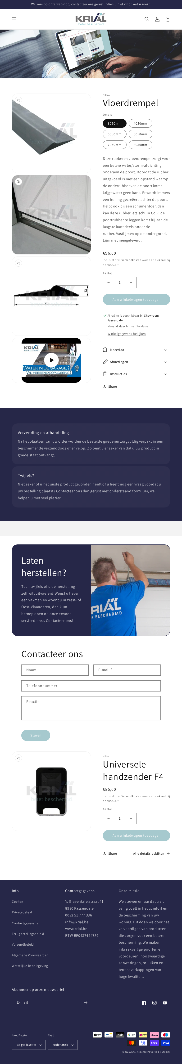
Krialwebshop (139, 1051)
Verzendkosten (131, 260)
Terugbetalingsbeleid (28, 934)
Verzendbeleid (23, 944)
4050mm (140, 123)
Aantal (107, 273)
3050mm (115, 123)
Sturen (35, 735)
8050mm (140, 145)
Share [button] (112, 386)
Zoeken (17, 901)
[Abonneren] (85, 1002)
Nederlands (60, 1045)
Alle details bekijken (148, 853)
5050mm (115, 134)
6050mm (140, 134)
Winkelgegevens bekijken (127, 334)
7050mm (115, 145)
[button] (14, 19)
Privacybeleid (22, 912)
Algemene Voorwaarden (30, 955)
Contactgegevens (25, 923)
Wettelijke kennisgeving (30, 966)
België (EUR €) (26, 1045)
